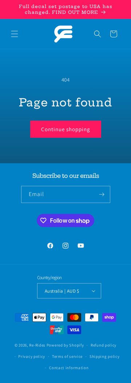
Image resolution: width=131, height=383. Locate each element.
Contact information (68, 367)
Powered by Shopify (65, 345)
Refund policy (103, 345)
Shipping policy (105, 356)
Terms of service (67, 356)
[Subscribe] (102, 194)
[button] (15, 34)
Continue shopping (65, 129)
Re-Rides (37, 345)
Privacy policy (31, 356)
